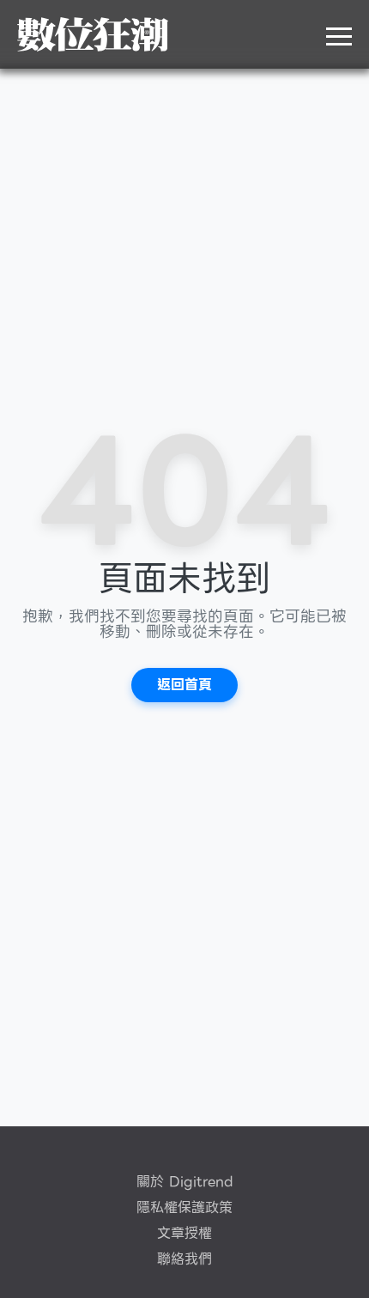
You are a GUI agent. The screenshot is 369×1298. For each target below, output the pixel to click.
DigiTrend (92, 34)
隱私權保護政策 (184, 1208)
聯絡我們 (184, 1259)
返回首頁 (184, 684)
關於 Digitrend (184, 1182)
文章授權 (184, 1233)
